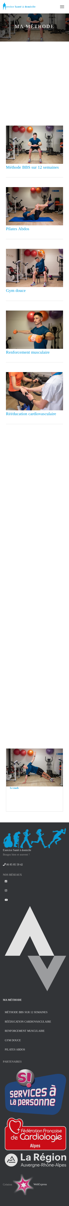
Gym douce (16, 290)
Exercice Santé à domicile (17, 850)
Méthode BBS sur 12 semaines (32, 167)
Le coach (14, 788)
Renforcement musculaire (28, 352)
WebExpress (40, 1184)
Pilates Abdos (17, 228)
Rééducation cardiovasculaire (31, 413)
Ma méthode (12, 1000)
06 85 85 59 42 (14, 864)
